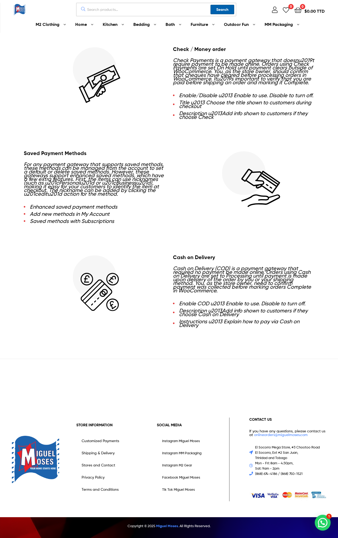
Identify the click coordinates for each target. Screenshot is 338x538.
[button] (323, 523)
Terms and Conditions (100, 489)
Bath (170, 24)
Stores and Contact (98, 465)
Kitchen (110, 24)
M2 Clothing (47, 24)
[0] (286, 9)
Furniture (199, 24)
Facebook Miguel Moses (181, 477)
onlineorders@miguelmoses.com (280, 434)
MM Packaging (279, 24)
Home (81, 24)
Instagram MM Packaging (181, 453)
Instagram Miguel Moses (181, 441)
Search (222, 9)
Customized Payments (100, 440)
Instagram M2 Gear (177, 465)
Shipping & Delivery (98, 453)
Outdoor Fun (236, 24)
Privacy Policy (93, 477)
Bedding (141, 24)
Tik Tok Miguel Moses (178, 489)
